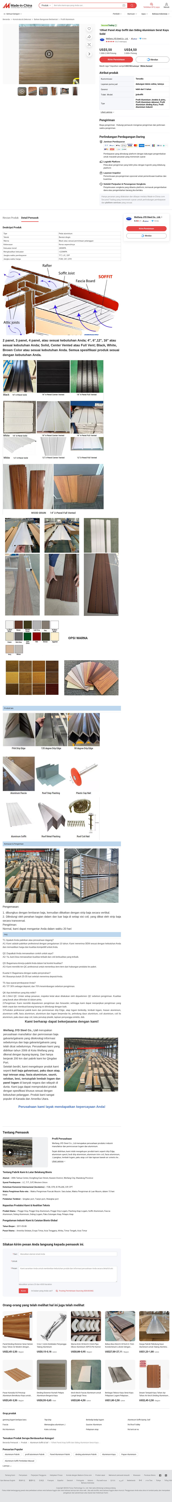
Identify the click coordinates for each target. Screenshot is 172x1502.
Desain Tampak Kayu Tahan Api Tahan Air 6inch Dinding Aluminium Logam (153, 1395)
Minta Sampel (146, 66)
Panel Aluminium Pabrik (60, 1454)
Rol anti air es (133, 1429)
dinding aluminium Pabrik (85, 1454)
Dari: (15, 1254)
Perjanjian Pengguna (38, 1475)
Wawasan (136, 1475)
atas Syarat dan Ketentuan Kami (96, 1493)
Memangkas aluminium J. (55, 1424)
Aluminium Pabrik (12, 1454)
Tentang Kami (10, 1475)
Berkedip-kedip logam (95, 1419)
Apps (143, 14)
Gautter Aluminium (94, 1424)
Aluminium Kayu (109, 1454)
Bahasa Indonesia (87, 1483)
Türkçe (158, 1480)
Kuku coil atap (50, 1429)
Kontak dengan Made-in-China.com (79, 1475)
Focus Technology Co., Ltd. (78, 1488)
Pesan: (14, 1268)
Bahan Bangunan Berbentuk (46, 19)
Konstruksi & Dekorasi (22, 19)
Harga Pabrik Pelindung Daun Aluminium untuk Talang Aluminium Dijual (154, 1347)
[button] (124, 5)
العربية (121, 1480)
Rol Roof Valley (134, 1424)
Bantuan (131, 14)
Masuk (166, 7)
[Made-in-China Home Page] (17, 5)
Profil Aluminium (67, 19)
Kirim (23, 1290)
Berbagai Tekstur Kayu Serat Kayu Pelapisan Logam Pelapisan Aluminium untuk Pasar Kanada (119, 1395)
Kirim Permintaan (116, 59)
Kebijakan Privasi (56, 1475)
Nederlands (131, 1480)
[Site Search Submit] (132, 5)
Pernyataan (23, 1475)
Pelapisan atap (92, 1429)
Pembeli (116, 14)
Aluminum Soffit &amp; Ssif (139, 1419)
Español (60, 1480)
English (12, 1480)
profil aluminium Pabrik (34, 1454)
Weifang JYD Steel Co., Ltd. (117, 38)
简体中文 (22, 1480)
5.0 (137, 221)
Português (80, 1480)
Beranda (6, 19)
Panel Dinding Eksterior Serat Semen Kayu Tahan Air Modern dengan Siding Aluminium (18, 1347)
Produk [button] (45, 5)
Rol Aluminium (9, 1429)
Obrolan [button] (154, 59)
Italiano (90, 1480)
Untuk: (14, 1261)
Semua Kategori (13, 14)
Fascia (5, 1424)
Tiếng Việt (168, 1480)
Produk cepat (100, 1475)
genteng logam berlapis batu (14, 1419)
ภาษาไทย (149, 1480)
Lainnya (6, 1465)
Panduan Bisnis (149, 1475)
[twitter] (166, 1475)
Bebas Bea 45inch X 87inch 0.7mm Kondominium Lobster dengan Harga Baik (119, 1347)
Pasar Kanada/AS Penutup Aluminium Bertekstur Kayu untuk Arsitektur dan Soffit (17, 1395)
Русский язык (102, 1480)
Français (50, 1480)
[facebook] (160, 1475)
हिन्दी (140, 1480)
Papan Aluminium (128, 1454)
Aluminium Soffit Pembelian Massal (19, 1461)
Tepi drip (47, 1419)
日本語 (41, 1480)
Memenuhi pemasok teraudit (119, 1475)
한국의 (112, 1480)
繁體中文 (32, 1480)
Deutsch (70, 1480)
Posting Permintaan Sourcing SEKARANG (75, 1290)
